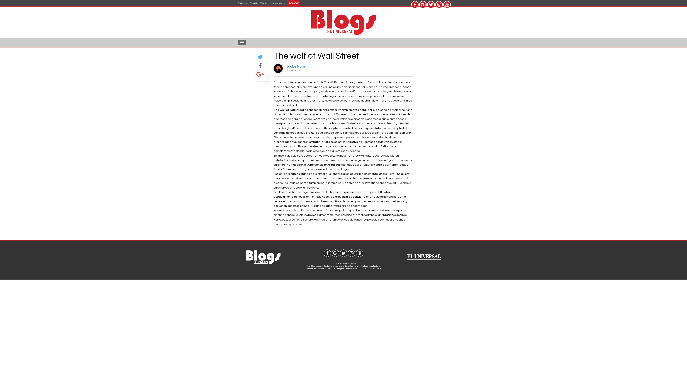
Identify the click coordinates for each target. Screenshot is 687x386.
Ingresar (294, 3)
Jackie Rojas (296, 66)
